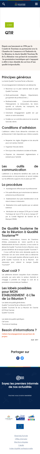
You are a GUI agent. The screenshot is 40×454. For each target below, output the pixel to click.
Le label (9, 25)
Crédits (21, 445)
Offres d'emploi (21, 439)
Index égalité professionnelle (21, 448)
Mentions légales (21, 442)
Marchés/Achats (21, 435)
